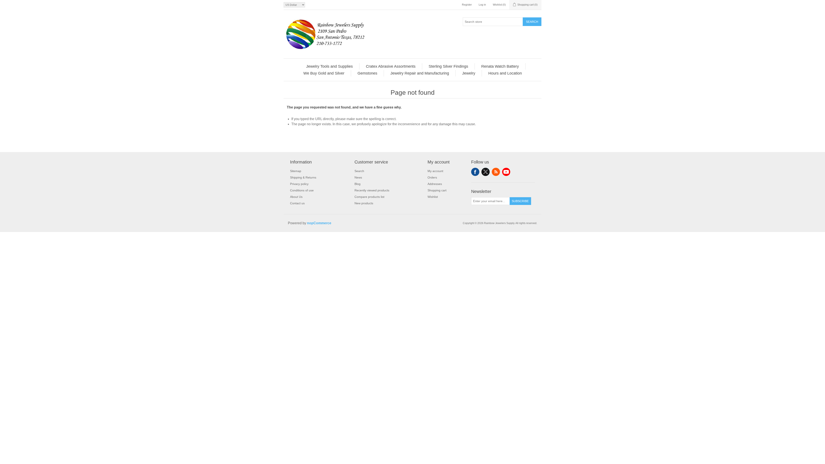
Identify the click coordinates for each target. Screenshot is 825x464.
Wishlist (433, 196)
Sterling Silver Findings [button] (448, 66)
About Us (296, 196)
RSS (496, 172)
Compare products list (369, 196)
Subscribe (520, 201)
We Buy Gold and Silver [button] (323, 73)
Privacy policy (299, 184)
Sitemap (295, 171)
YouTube (506, 172)
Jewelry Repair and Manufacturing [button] (419, 73)
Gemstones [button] (367, 73)
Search (532, 21)
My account (435, 171)
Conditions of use (302, 190)
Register (467, 4)
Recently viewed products (371, 190)
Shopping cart (437, 190)
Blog (357, 184)
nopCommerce (319, 223)
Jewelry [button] (468, 73)
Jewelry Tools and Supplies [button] (329, 66)
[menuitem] (329, 66)
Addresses (435, 184)
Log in (482, 4)
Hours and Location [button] (505, 73)
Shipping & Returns (303, 177)
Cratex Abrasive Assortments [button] (391, 66)
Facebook (475, 172)
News (358, 177)
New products (363, 203)
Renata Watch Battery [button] (500, 66)
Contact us (297, 203)
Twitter (485, 172)
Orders (432, 177)
